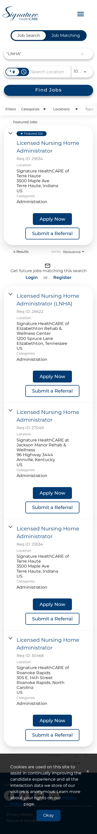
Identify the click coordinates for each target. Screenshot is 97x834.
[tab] (29, 35)
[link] (48, 185)
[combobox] (42, 53)
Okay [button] (48, 815)
